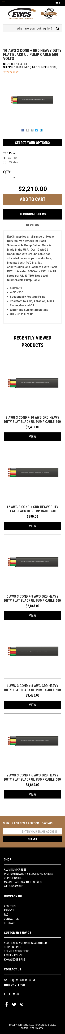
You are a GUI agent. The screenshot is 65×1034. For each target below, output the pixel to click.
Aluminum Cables (15, 869)
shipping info (12, 947)
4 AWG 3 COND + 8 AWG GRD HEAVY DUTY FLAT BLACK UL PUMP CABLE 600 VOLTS (32, 690)
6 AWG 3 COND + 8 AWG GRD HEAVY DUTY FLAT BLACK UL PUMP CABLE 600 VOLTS (32, 600)
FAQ (6, 914)
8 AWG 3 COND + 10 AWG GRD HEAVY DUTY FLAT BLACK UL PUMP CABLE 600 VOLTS (32, 421)
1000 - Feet (13, 162)
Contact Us (11, 918)
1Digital (39, 1028)
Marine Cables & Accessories (23, 882)
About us (10, 906)
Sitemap (9, 923)
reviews (32, 225)
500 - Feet (12, 157)
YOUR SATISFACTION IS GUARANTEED (25, 943)
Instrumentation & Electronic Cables (28, 873)
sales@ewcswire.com (19, 980)
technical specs (32, 214)
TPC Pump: (10, 153)
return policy (13, 955)
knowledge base (14, 959)
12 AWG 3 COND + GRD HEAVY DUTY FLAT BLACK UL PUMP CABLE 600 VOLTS (33, 511)
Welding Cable (13, 886)
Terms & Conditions (16, 951)
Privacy (9, 910)
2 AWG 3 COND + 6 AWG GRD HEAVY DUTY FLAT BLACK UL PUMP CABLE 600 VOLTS (32, 779)
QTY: (7, 172)
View (32, 437)
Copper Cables (13, 878)
